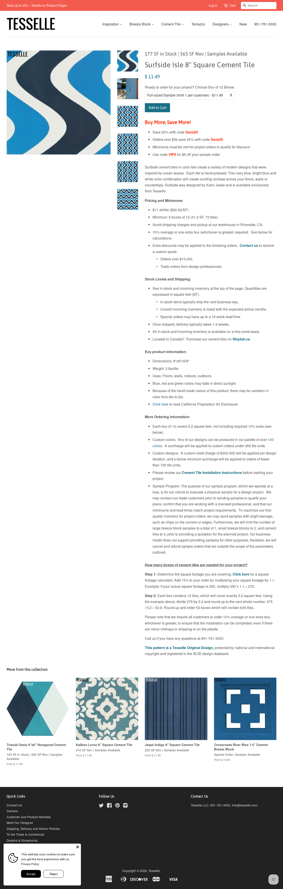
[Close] (77, 847)
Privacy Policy (30, 864)
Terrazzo (198, 24)
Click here (160, 404)
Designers (220, 24)
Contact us (249, 245)
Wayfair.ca (241, 339)
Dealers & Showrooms (22, 840)
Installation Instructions (222, 472)
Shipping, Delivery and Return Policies (33, 828)
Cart (233, 5)
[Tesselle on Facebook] (109, 806)
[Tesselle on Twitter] (101, 806)
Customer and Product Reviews (29, 817)
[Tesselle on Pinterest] (117, 806)
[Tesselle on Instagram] (125, 806)
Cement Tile (171, 24)
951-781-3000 (265, 24)
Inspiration (111, 24)
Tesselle (154, 870)
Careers (12, 811)
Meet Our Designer (20, 822)
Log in (213, 5)
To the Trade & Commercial (25, 834)
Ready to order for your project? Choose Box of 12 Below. (190, 87)
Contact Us (14, 805)
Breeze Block (140, 24)
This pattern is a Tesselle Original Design (179, 647)
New (243, 24)
